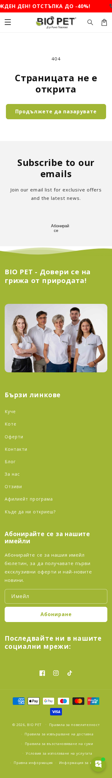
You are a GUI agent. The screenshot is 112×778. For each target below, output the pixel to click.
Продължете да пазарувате (56, 111)
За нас (12, 474)
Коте (10, 424)
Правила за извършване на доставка (59, 734)
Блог (10, 461)
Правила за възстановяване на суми (59, 743)
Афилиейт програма (29, 499)
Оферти (14, 437)
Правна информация (33, 762)
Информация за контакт (82, 762)
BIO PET (35, 724)
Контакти (16, 449)
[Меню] (8, 22)
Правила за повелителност (74, 724)
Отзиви (13, 486)
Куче (10, 411)
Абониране (56, 614)
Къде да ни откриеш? (30, 512)
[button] (90, 22)
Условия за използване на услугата (59, 753)
